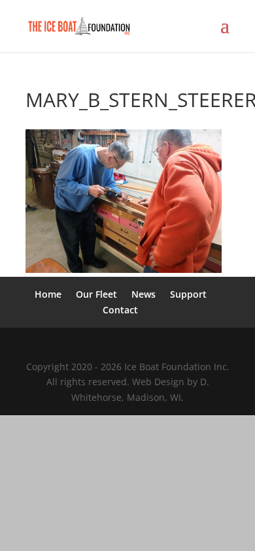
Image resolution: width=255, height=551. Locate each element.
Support (188, 294)
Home (48, 294)
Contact (120, 310)
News (143, 294)
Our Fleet (96, 294)
